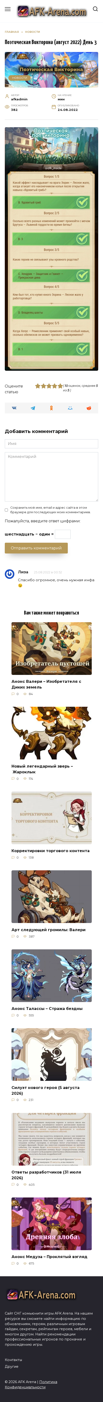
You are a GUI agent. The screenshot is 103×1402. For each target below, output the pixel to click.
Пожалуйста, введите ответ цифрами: (42, 521)
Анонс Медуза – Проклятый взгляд (49, 1256)
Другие (11, 1366)
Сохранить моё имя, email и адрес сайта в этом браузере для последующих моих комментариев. (50, 510)
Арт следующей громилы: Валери (48, 929)
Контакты (13, 1360)
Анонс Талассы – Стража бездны (47, 1008)
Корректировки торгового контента (50, 851)
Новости (19, 78)
